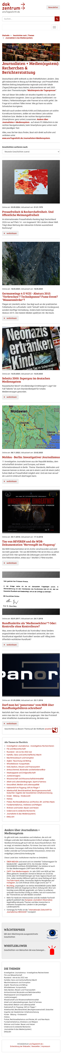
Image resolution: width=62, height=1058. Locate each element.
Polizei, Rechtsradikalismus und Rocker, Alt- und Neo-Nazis (31, 802)
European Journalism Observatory (38, 900)
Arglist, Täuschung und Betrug (19, 761)
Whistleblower (15, 945)
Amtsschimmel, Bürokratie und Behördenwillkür (26, 770)
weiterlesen (12, 233)
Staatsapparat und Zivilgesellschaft (21, 773)
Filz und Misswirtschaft (16, 749)
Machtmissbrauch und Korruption (20, 758)
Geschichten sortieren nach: (15, 147)
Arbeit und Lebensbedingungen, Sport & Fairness (26, 782)
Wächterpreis (14, 929)
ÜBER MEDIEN (12, 862)
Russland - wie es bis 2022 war (19, 752)
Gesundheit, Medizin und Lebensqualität (23, 785)
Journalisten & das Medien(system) (21, 814)
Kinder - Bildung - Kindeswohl (18, 796)
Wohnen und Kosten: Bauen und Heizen (23, 808)
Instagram (11, 883)
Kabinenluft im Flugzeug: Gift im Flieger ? (23, 788)
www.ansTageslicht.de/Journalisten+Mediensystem (26, 138)
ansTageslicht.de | (36, 1044)
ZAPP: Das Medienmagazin (18, 871)
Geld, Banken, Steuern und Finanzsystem (23, 767)
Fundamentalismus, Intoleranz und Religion (24, 805)
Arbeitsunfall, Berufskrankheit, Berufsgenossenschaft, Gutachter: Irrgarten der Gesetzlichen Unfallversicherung (29, 791)
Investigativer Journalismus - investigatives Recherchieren (30, 746)
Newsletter (53, 7)
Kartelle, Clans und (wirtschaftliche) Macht (24, 755)
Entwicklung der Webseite (20, 1046)
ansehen (48, 729)
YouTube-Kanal (13, 880)
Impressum (45, 1046)
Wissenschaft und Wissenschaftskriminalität (25, 779)
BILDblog (10, 886)
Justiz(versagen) (13, 776)
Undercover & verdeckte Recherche (21, 811)
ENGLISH (10, 817)
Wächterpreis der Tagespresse (42, 90)
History (9, 799)
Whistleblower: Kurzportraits (18, 764)
